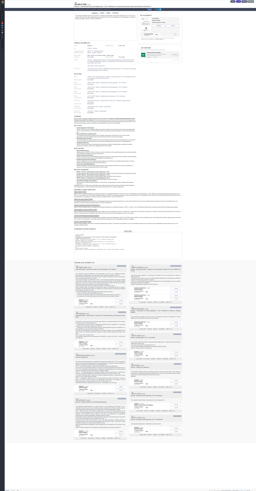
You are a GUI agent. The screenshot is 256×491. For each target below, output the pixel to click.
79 (155, 39)
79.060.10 (88, 9)
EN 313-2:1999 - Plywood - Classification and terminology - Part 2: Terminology (106, 96)
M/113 (106, 307)
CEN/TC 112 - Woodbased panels (95, 51)
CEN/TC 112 (107, 9)
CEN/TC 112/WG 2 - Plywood (94, 52)
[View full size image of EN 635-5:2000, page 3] (146, 25)
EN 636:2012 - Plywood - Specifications (97, 111)
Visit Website (175, 54)
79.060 (157, 39)
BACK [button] (75, 9)
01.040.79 (146, 410)
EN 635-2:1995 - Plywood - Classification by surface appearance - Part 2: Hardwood (107, 91)
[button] (149, 9)
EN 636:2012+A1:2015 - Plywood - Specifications (99, 106)
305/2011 (93, 9)
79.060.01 (92, 348)
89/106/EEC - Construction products (96, 66)
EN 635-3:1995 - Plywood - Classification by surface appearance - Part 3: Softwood (107, 87)
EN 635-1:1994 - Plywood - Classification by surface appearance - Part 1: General (107, 82)
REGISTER (250, 1)
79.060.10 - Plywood (92, 48)
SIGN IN (244, 1)
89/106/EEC (100, 9)
